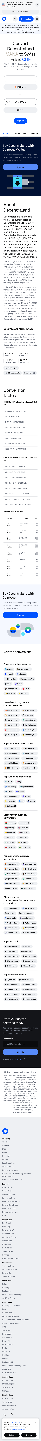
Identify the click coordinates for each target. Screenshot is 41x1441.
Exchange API (8, 1362)
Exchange (6, 1291)
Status (5, 1215)
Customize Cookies (17, 1429)
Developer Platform (11, 1306)
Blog (4, 1149)
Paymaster (7, 1334)
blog (4, 1414)
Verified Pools (8, 1298)
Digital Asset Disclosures (13, 1180)
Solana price (7, 1387)
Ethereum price (9, 1384)
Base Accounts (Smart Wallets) (15, 1320)
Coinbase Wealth (9, 1237)
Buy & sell (6, 1223)
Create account (9, 1194)
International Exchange (12, 1294)
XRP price (6, 1391)
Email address (8, 1039)
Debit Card (6, 1244)
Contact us (7, 1191)
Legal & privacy (9, 1163)
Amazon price (8, 1409)
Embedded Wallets (10, 1316)
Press (4, 1152)
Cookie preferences (10, 1170)
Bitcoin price (7, 1380)
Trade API (6, 1330)
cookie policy (15, 1422)
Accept (29, 1435)
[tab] (5, 133)
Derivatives (7, 1248)
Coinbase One (8, 1234)
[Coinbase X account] (12, 1414)
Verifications (8, 1344)
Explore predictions (10, 1258)
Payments (6, 1273)
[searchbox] (20, 110)
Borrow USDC (8, 1230)
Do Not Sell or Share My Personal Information (16, 1174)
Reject (12, 1435)
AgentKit (6, 1351)
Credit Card (7, 1241)
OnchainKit (7, 1337)
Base (4, 1309)
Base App (6, 1226)
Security (6, 1156)
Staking (5, 1287)
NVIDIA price (7, 1398)
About (4, 1142)
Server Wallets (8, 1313)
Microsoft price (9, 1405)
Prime (4, 1284)
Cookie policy (8, 1166)
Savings (5, 1255)
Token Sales (7, 1251)
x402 (4, 1327)
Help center (7, 1187)
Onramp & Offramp (10, 1323)
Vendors (6, 1159)
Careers (5, 1145)
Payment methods (10, 1205)
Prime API (6, 1369)
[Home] (4, 18)
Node (4, 1348)
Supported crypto (10, 1212)
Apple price (7, 1402)
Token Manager (9, 1276)
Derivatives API (9, 1373)
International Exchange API (14, 1366)
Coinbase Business (10, 1269)
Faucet (5, 1359)
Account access (9, 1208)
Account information (11, 1201)
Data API (6, 1341)
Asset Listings (8, 1266)
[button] (36, 19)
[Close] (35, 1422)
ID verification (8, 1198)
